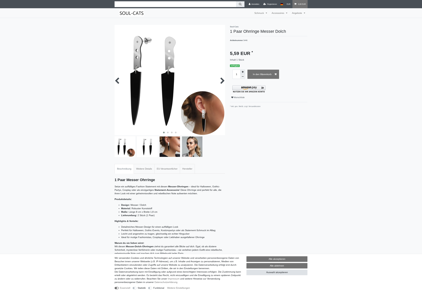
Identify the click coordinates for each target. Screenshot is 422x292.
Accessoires (278, 13)
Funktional (158, 288)
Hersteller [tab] (187, 168)
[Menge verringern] (242, 76)
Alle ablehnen (277, 265)
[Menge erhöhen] (242, 72)
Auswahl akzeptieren (277, 272)
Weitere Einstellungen (178, 288)
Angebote (297, 13)
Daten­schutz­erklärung (165, 282)
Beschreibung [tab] (124, 168)
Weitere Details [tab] (144, 168)
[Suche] (240, 4)
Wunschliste (239, 97)
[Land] (282, 4)
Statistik (142, 288)
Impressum (174, 278)
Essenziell (125, 288)
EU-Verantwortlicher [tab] (167, 168)
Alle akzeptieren (277, 259)
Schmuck (259, 13)
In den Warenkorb (262, 74)
